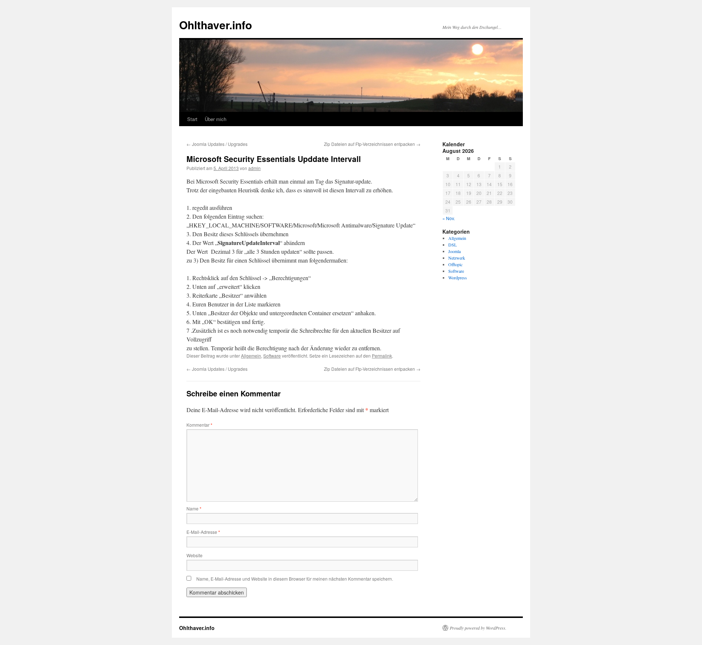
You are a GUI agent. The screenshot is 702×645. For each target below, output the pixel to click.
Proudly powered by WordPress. (478, 628)
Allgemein (251, 355)
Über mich (215, 119)
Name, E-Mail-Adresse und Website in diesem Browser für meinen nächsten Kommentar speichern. (294, 579)
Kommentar (199, 425)
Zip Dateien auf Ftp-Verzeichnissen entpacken (372, 144)
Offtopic (455, 264)
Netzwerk (456, 258)
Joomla (454, 251)
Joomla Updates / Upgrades (217, 144)
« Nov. (448, 218)
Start (192, 119)
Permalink (382, 355)
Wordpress (457, 277)
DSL (452, 245)
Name (193, 508)
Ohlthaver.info (215, 25)
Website (194, 555)
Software (272, 355)
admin (254, 168)
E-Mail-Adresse (203, 532)
